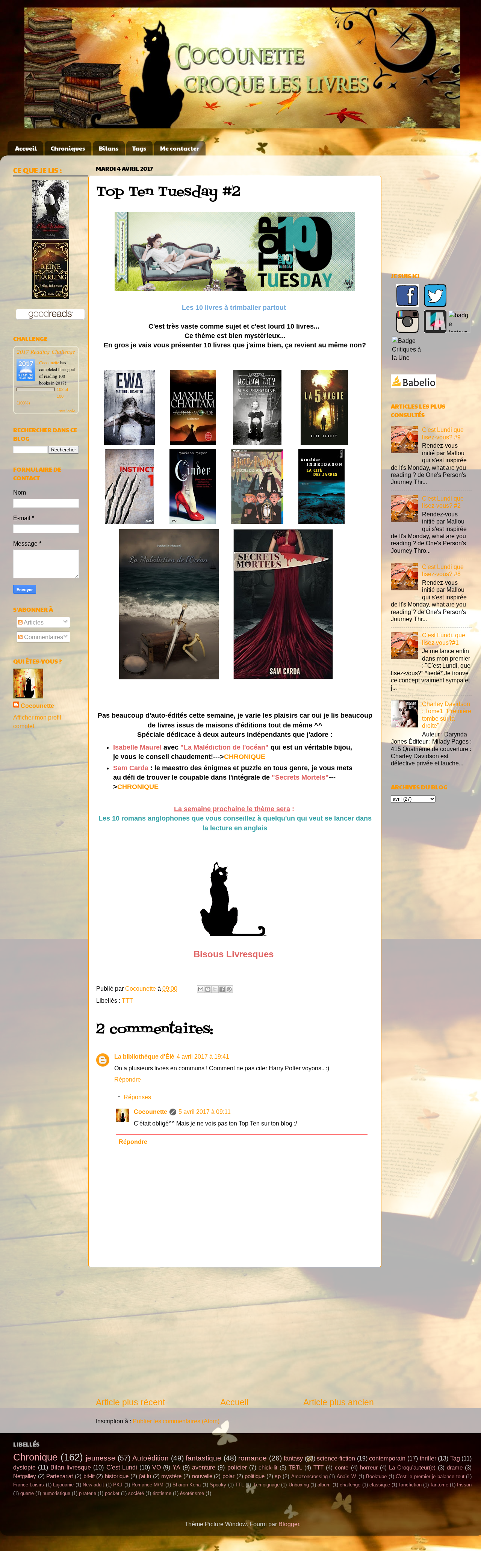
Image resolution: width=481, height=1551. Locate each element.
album (324, 1485)
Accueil (26, 148)
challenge (350, 1485)
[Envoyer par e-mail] (200, 989)
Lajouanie (63, 1485)
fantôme (439, 1485)
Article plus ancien (338, 1402)
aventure (203, 1467)
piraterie (87, 1493)
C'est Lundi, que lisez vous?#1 (443, 639)
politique (255, 1476)
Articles (33, 622)
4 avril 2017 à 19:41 (203, 1056)
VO (156, 1467)
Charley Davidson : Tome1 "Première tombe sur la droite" (446, 714)
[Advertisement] (235, 1331)
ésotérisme (192, 1493)
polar (228, 1476)
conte (341, 1468)
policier (237, 1467)
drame (455, 1468)
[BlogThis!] (208, 989)
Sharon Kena (186, 1485)
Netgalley (24, 1476)
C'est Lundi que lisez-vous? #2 (443, 502)
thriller (428, 1458)
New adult (93, 1485)
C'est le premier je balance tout (430, 1476)
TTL (239, 1485)
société (136, 1493)
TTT (127, 1000)
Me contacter (179, 148)
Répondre (127, 1079)
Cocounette (150, 1111)
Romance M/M (147, 1485)
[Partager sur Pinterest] (229, 989)
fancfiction (410, 1485)
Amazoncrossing (309, 1476)
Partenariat (59, 1476)
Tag (455, 1458)
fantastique (203, 1458)
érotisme (162, 1493)
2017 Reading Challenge (46, 351)
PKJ (118, 1485)
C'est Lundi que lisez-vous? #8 (443, 570)
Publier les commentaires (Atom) (176, 1421)
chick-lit (268, 1468)
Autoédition (150, 1458)
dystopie (24, 1467)
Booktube (376, 1476)
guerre (27, 1493)
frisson (464, 1485)
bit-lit (89, 1476)
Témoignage (266, 1485)
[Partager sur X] (215, 989)
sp (278, 1476)
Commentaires (43, 637)
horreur (369, 1468)
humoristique (56, 1493)
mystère (171, 1476)
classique (379, 1485)
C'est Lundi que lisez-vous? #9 (443, 433)
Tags (139, 148)
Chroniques (68, 148)
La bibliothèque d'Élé (144, 1056)
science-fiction (336, 1458)
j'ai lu (145, 1476)
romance (252, 1458)
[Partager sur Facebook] (222, 989)
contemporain (387, 1458)
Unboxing (299, 1485)
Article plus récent (130, 1402)
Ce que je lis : (37, 170)
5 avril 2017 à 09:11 (204, 1111)
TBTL (295, 1468)
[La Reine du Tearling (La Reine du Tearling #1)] (50, 297)
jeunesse (100, 1458)
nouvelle (202, 1476)
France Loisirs (28, 1485)
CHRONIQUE (244, 756)
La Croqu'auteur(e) (412, 1468)
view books (67, 410)
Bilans (108, 148)
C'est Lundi (121, 1467)
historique (117, 1476)
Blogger (288, 1524)
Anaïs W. (347, 1476)
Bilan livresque (70, 1467)
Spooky (218, 1485)
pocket (112, 1493)
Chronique (35, 1457)
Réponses (137, 1097)
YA (176, 1467)
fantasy (293, 1458)
